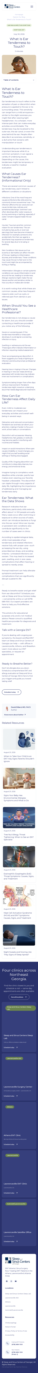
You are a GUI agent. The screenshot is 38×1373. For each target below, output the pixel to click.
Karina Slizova (21, 1367)
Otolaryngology (10, 1323)
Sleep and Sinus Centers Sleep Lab (18, 1294)
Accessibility (9, 1335)
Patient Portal (10, 1327)
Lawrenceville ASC (12, 1298)
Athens (8, 1302)
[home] (13, 6)
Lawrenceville (10, 1306)
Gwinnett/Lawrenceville (14, 1310)
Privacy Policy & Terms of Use (16, 1331)
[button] (31, 6)
